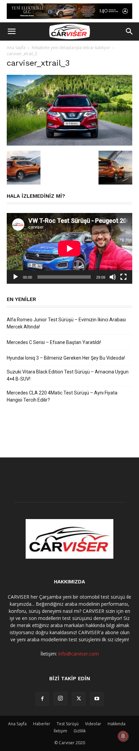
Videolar (93, 724)
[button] (11, 31)
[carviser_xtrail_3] (69, 144)
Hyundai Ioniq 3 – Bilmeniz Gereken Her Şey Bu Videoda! (66, 358)
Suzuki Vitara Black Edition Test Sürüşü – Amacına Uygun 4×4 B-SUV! (68, 375)
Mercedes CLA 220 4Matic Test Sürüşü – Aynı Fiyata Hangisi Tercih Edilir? (62, 396)
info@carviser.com (78, 653)
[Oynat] (15, 277)
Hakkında (117, 724)
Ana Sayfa (16, 47)
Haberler (41, 724)
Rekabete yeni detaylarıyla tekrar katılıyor (71, 47)
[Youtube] (97, 699)
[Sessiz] (112, 277)
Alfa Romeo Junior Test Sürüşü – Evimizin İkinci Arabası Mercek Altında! (66, 323)
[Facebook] (42, 699)
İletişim (60, 731)
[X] (78, 699)
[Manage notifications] (123, 736)
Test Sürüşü (68, 724)
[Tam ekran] (123, 277)
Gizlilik (80, 731)
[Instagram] (60, 698)
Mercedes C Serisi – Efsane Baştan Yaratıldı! (54, 342)
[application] (69, 248)
